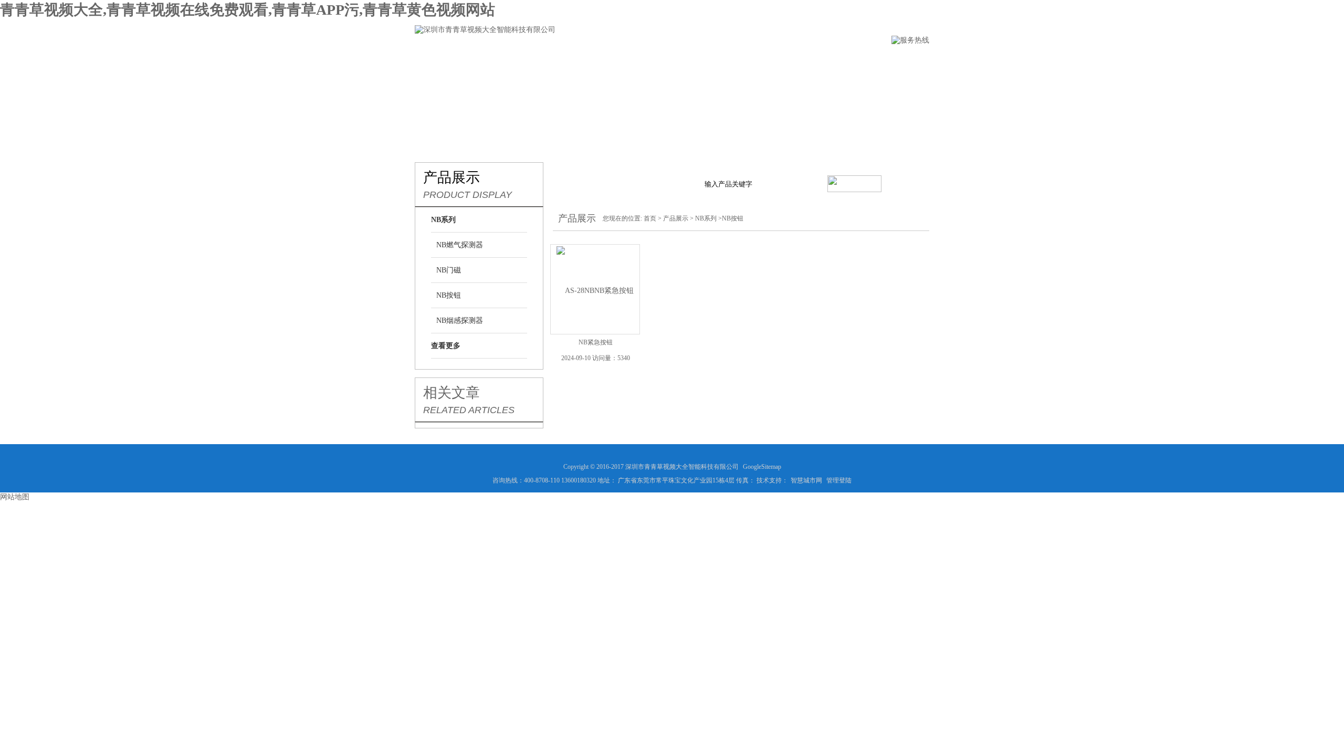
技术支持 (704, 61)
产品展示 (586, 61)
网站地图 (14, 497)
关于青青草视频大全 (509, 61)
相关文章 (451, 393)
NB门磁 (448, 270)
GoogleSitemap (762, 466)
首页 (650, 218)
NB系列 (706, 218)
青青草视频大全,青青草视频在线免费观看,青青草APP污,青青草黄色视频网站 (247, 10)
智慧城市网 (806, 480)
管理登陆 (839, 480)
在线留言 (763, 61)
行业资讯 (645, 61)
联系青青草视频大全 (840, 61)
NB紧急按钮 (596, 342)
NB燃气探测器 (459, 245)
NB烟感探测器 (459, 320)
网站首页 (432, 61)
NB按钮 (448, 295)
